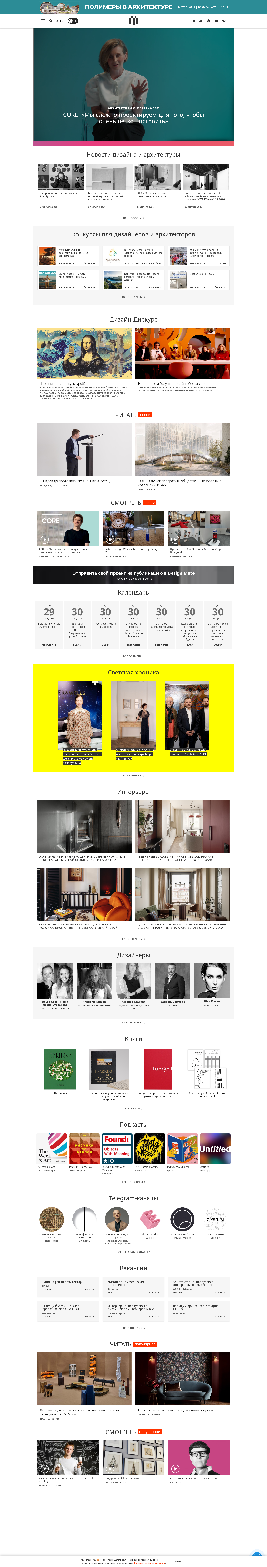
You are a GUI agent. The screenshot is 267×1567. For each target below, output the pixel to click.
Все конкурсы (132, 297)
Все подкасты (132, 1182)
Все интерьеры (132, 939)
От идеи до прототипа (53, 485)
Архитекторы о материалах (55, 556)
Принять (177, 1561)
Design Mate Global (116, 556)
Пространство (147, 489)
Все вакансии (132, 1328)
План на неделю (49, 1419)
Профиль (175, 1482)
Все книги (132, 1108)
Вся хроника (132, 775)
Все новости (132, 218)
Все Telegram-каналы (132, 1252)
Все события (132, 656)
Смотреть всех (132, 1022)
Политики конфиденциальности (149, 1563)
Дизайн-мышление (149, 1415)
